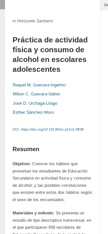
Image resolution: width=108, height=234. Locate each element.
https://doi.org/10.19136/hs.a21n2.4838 (52, 129)
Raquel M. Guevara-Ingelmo (39, 85)
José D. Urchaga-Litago (35, 103)
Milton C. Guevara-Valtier (36, 94)
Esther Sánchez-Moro (33, 112)
